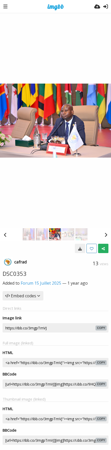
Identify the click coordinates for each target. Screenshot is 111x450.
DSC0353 (15, 273)
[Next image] (106, 235)
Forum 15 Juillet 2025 (41, 283)
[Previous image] (5, 235)
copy (101, 327)
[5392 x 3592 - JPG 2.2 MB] (80, 248)
